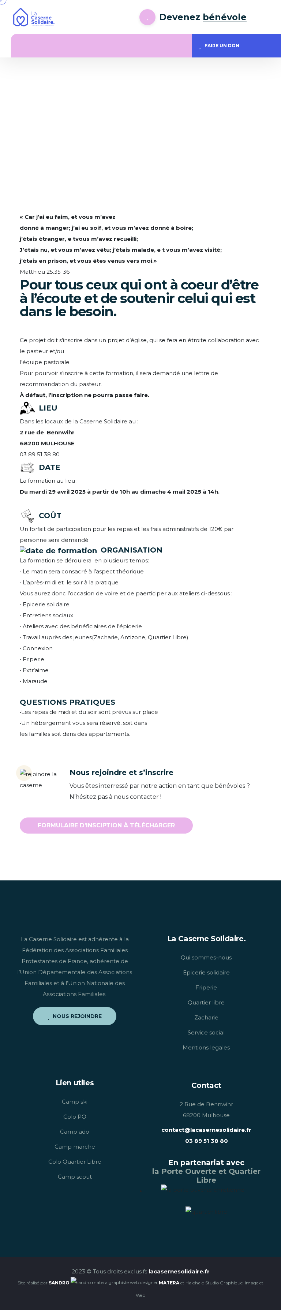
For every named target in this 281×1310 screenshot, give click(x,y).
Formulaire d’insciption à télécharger (106, 825)
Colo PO (74, 1116)
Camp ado (74, 1131)
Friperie (206, 987)
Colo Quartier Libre (74, 1161)
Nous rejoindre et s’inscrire (121, 772)
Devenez (203, 17)
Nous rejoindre (77, 1016)
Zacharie (206, 1017)
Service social (206, 1032)
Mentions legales (206, 1047)
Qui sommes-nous (206, 957)
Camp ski (74, 1101)
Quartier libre (206, 1002)
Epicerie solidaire (206, 972)
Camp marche (75, 1146)
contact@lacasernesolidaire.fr (206, 1129)
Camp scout (75, 1176)
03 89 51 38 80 (206, 1140)
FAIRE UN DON (222, 45)
